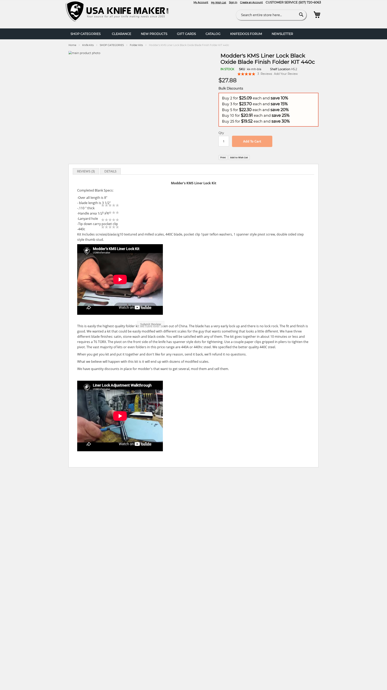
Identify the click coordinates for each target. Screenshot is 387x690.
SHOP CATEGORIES (112, 45)
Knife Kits (88, 45)
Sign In (233, 2)
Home (72, 45)
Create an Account (251, 2)
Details (110, 171)
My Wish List (218, 2)
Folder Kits (136, 45)
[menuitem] (121, 34)
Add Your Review (286, 74)
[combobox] (271, 15)
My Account (201, 2)
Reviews (85, 171)
